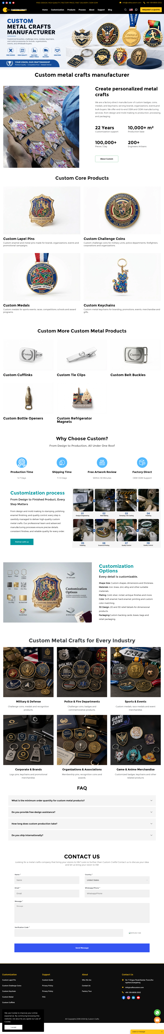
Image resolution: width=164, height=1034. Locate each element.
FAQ (43, 997)
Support (101, 10)
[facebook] (3, 2)
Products (71, 10)
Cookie (14, 1013)
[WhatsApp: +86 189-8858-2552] (144, 3)
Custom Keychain (9, 991)
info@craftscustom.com (132, 3)
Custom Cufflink (8, 1002)
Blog (110, 10)
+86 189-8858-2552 (154, 3)
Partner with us (22, 542)
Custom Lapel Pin (9, 980)
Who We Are (86, 980)
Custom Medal (7, 997)
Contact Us (86, 985)
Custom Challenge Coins (11, 985)
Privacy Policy (47, 985)
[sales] (157, 1012)
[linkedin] (10, 2)
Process (82, 10)
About (91, 10)
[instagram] (7, 2)
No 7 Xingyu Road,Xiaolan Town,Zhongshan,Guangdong (139, 981)
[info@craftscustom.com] (120, 3)
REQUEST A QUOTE (151, 10)
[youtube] (13, 2)
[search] (125, 10)
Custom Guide (47, 980)
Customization (57, 10)
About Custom (106, 159)
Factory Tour (87, 991)
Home (45, 10)
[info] (157, 1020)
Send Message (82, 948)
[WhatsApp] (136, 9)
